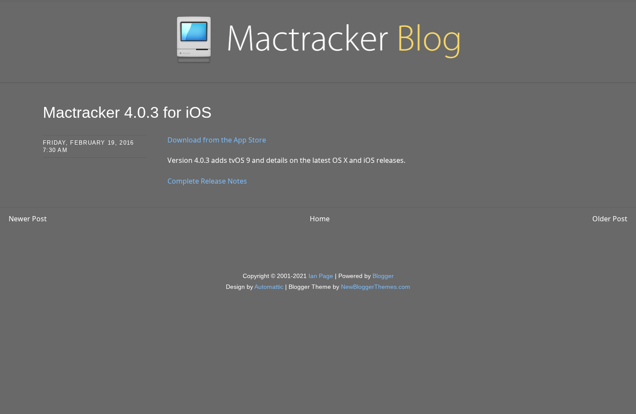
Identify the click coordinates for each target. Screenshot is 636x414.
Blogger (383, 275)
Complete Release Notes (207, 181)
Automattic (268, 286)
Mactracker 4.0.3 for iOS (127, 112)
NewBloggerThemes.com (375, 286)
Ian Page (320, 275)
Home (320, 218)
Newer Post (28, 218)
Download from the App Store (216, 140)
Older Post (609, 218)
